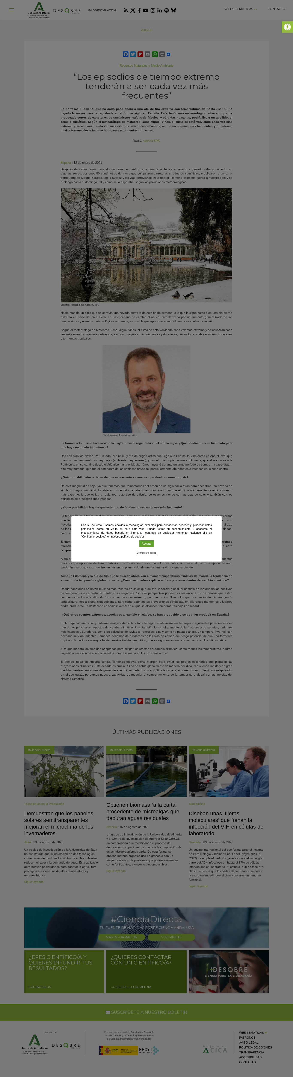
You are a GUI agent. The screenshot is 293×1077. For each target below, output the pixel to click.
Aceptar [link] (146, 543)
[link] (287, 27)
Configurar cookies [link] (146, 552)
